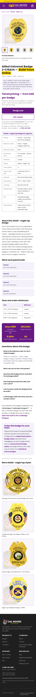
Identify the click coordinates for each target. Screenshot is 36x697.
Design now (18, 110)
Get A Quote (6, 657)
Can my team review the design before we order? (17, 390)
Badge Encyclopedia (25, 657)
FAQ (3, 660)
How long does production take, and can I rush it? (16, 383)
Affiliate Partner (24, 663)
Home (4, 12)
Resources (22, 660)
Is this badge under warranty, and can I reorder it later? (17, 398)
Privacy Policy (24, 694)
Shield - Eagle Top (17, 12)
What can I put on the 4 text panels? (16, 369)
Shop (8, 12)
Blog (20, 654)
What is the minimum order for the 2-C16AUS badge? (17, 352)
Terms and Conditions (27, 693)
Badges (4, 639)
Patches (4, 642)
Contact (21, 642)
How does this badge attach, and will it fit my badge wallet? (17, 375)
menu (4, 6)
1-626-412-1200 (8, 667)
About (21, 639)
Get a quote (18, 117)
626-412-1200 (28, 1)
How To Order (6, 654)
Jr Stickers (5, 645)
